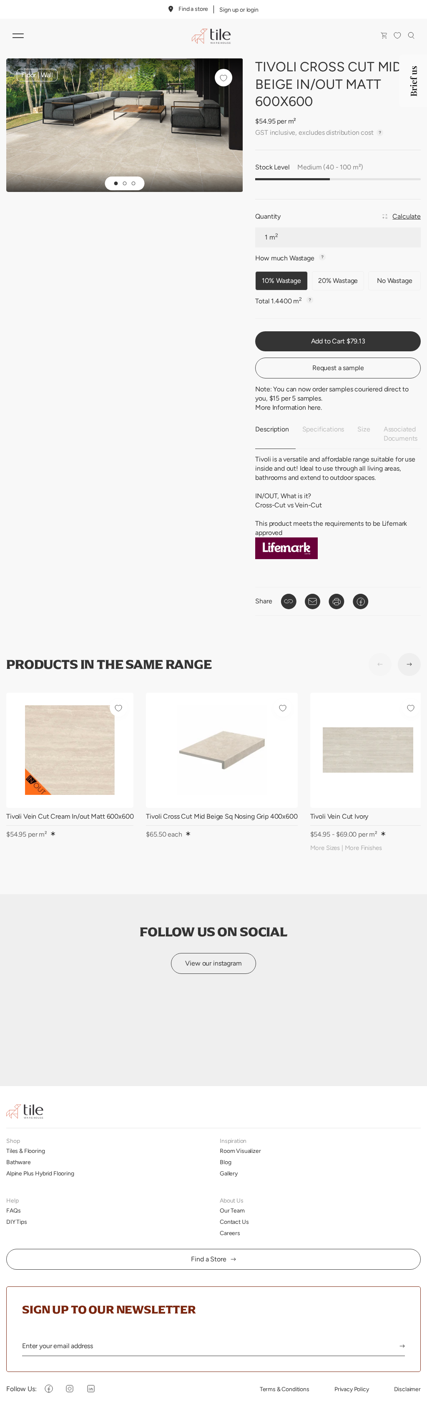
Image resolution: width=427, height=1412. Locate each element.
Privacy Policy (351, 1389)
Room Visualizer (240, 1150)
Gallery (229, 1173)
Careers (230, 1233)
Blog (225, 1162)
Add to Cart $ (338, 341)
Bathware (18, 1162)
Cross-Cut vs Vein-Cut (288, 505)
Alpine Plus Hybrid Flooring (40, 1173)
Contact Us (234, 1221)
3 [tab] (133, 183)
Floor (28, 75)
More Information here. (288, 407)
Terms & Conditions (284, 1389)
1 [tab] (116, 183)
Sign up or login (238, 9)
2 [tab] (124, 183)
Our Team (232, 1210)
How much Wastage (285, 258)
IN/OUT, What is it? (283, 496)
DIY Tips (16, 1221)
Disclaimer (407, 1389)
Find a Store (208, 1259)
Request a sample (338, 368)
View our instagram (213, 963)
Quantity (268, 216)
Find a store (193, 8)
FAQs (13, 1210)
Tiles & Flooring (25, 1150)
